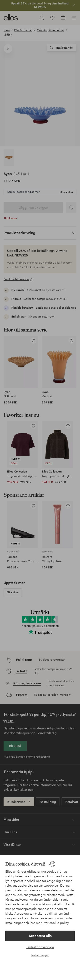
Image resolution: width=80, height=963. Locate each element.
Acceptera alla (40, 936)
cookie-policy (59, 923)
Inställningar (40, 955)
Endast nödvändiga (40, 947)
